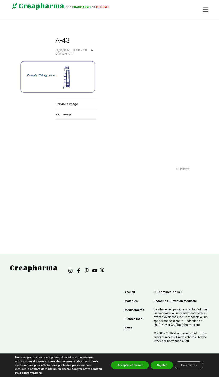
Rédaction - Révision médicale (175, 301)
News (128, 328)
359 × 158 (81, 50)
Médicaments (134, 310)
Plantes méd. (133, 319)
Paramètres (189, 365)
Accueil (129, 292)
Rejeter (162, 365)
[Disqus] (76, 183)
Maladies (131, 301)
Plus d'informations (28, 373)
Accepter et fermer (129, 365)
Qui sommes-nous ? (168, 292)
